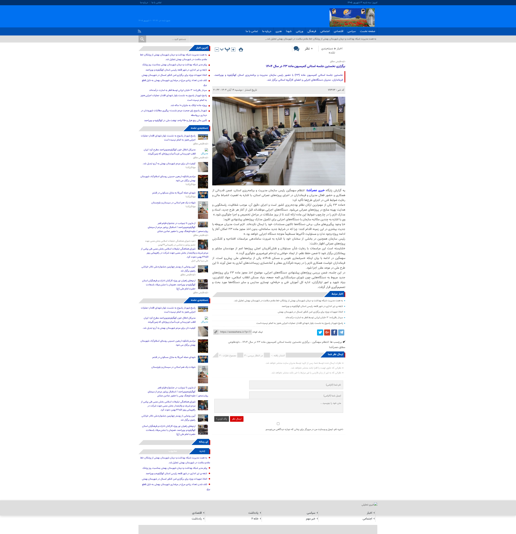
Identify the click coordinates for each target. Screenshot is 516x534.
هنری (279, 31)
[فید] (140, 30)
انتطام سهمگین (320, 342)
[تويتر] (320, 332)
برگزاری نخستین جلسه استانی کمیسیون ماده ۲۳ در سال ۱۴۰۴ (305, 66)
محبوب (173, 451)
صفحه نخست (367, 31)
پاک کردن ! (221, 419)
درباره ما (144, 2)
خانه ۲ (254, 518)
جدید (202, 451)
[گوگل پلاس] (327, 332)
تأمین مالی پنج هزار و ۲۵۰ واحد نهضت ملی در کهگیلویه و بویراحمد (175, 120)
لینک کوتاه (258, 332)
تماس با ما (156, 2)
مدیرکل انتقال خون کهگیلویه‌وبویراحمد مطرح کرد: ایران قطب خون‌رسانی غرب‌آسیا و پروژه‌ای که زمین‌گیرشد (170, 152)
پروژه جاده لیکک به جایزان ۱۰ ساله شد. (188, 105)
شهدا (289, 31)
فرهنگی (311, 31)
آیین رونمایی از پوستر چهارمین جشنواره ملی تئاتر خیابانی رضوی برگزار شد (168, 269)
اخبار (339, 48)
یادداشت (253, 513)
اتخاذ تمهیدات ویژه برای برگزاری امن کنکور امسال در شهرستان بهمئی (310, 312)
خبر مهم (310, 518)
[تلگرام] (341, 332)
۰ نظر (309, 49)
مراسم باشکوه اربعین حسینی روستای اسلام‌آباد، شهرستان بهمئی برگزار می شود (168, 178)
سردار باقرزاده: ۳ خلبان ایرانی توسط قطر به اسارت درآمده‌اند (314, 317)
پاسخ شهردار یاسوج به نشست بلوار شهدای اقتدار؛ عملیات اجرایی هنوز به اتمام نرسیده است (299, 323)
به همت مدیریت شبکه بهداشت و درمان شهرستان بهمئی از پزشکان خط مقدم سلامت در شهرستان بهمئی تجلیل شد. (288, 300)
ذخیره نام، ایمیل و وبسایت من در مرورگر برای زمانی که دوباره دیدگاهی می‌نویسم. (304, 429)
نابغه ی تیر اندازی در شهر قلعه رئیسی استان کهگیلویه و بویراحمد (312, 306)
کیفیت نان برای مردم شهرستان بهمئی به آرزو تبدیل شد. (169, 163)
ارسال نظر (236, 419)
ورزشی (299, 31)
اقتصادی (338, 31)
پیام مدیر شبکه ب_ (367, 39)
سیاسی (351, 31)
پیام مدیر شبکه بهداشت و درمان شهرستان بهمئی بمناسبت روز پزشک (174, 64)
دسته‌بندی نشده (328, 50)
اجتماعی (325, 31)
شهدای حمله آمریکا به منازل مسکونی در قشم (174, 193)
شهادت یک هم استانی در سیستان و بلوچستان (173, 203)
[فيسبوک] (334, 332)
